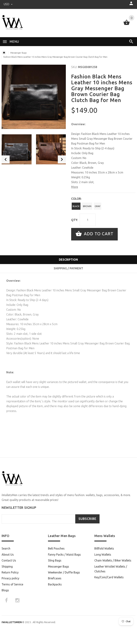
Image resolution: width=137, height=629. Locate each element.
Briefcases (54, 578)
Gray (97, 206)
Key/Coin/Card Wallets (109, 577)
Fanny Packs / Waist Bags (64, 554)
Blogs (5, 590)
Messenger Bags (18, 53)
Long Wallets (102, 554)
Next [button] (62, 159)
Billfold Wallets (104, 548)
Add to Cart (98, 233)
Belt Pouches (56, 548)
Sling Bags (54, 560)
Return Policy (10, 572)
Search (6, 548)
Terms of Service (12, 584)
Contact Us (9, 560)
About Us (8, 554)
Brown (87, 206)
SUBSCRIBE (87, 518)
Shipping (7, 566)
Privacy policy (10, 578)
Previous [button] (6, 159)
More (74, 186)
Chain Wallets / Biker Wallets (112, 560)
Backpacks (55, 584)
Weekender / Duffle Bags (64, 572)
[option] (17, 149)
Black (76, 206)
